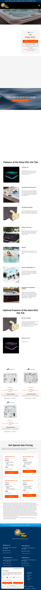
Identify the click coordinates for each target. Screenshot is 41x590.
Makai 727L (10, 420)
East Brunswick (16, 390)
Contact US (12, 472)
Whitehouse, (26, 49)
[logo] (5, 5)
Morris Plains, (31, 49)
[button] (39, 5)
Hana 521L (10, 387)
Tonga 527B (31, 387)
